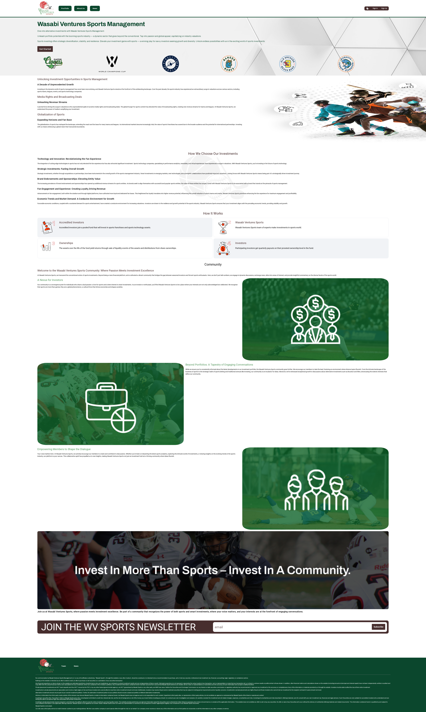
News (95, 8)
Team (63, 666)
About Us (81, 8)
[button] (45, 49)
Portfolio (65, 8)
